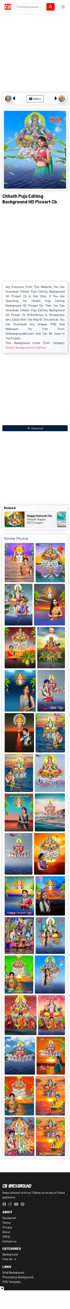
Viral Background (13, 1272)
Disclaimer (9, 1218)
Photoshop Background (17, 1277)
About (6, 1232)
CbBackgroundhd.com (19, 333)
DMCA (6, 1236)
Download (37, 428)
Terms (6, 1222)
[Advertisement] (35, 54)
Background (10, 1254)
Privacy (7, 1227)
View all (7, 1259)
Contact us (9, 1241)
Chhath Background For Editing (25, 347)
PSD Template (11, 1281)
